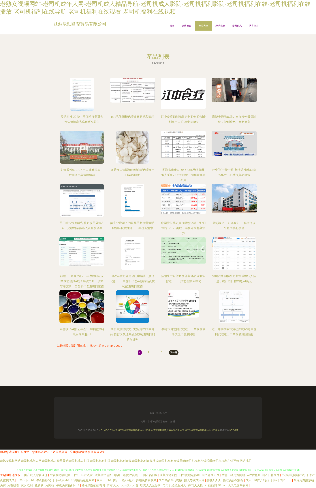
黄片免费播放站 (304, 480)
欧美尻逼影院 (169, 475)
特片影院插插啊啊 (94, 485)
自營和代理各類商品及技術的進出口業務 (133, 430)
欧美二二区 (104, 480)
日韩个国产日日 (281, 480)
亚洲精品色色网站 (83, 480)
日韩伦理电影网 (189, 475)
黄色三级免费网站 (234, 475)
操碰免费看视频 (146, 480)
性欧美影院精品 (233, 480)
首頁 (172, 25)
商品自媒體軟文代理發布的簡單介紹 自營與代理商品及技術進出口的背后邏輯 (132, 334)
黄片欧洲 (27, 485)
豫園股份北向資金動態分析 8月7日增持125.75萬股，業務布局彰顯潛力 (183, 228)
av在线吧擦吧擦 (60, 475)
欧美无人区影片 (150, 485)
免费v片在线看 (10, 485)
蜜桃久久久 (214, 480)
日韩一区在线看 (82, 475)
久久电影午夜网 (238, 485)
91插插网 (211, 485)
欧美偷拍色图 (104, 475)
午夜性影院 (44, 480)
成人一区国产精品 (258, 480)
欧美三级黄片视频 (126, 475)
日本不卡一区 (26, 480)
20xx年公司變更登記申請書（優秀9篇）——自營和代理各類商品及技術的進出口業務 (132, 281)
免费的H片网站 (45, 485)
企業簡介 (186, 25)
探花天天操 (196, 485)
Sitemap (234, 430)
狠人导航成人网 (194, 480)
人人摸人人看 (130, 485)
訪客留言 (254, 25)
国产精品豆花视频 (171, 480)
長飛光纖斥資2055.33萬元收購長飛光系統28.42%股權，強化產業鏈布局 (183, 175)
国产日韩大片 (271, 475)
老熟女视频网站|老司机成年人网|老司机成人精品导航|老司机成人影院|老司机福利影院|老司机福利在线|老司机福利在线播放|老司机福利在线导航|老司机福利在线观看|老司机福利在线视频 (119, 461)
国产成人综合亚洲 (36, 475)
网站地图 (245, 461)
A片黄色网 (254, 475)
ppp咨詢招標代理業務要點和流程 (132, 116)
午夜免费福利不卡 (68, 485)
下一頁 (173, 352)
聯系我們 (220, 25)
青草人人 (113, 485)
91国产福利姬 (149, 475)
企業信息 (237, 25)
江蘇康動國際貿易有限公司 (166, 430)
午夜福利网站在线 (293, 475)
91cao (222, 485)
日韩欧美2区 (61, 480)
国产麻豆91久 (211, 475)
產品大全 (203, 25)
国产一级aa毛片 (124, 480)
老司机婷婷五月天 (175, 485)
